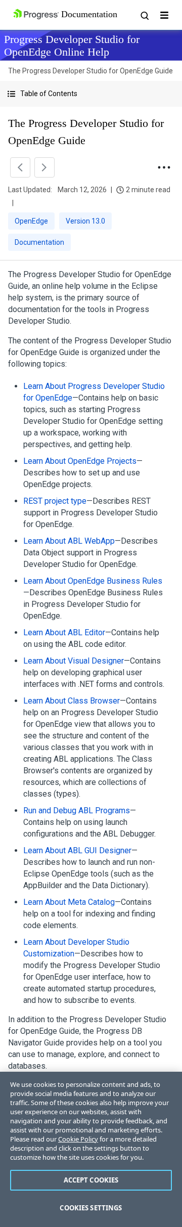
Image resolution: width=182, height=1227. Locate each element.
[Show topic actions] (164, 167)
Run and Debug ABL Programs (76, 810)
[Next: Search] (44, 167)
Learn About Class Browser (71, 701)
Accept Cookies (91, 1180)
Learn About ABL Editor (64, 632)
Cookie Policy (78, 1139)
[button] (91, 94)
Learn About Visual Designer (73, 661)
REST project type (54, 501)
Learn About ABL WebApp (69, 541)
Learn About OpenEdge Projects (79, 461)
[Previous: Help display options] (20, 167)
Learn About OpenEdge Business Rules (92, 581)
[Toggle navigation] (164, 15)
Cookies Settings (91, 1207)
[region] (91, 1149)
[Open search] (144, 15)
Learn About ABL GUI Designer (77, 850)
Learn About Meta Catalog (69, 902)
